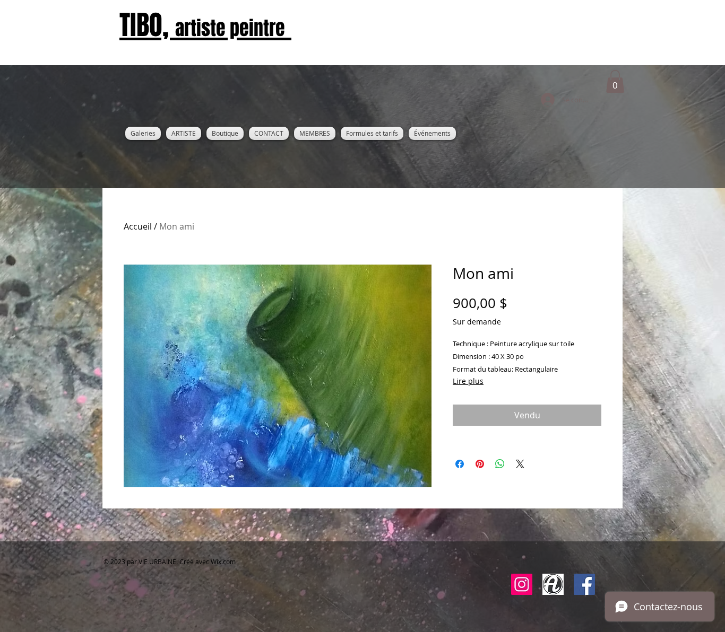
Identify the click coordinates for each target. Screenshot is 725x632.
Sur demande (477, 322)
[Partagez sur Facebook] (459, 464)
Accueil (138, 226)
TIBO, (202, 25)
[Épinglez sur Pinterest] (479, 464)
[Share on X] (520, 464)
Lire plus (468, 381)
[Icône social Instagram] (521, 584)
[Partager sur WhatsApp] (500, 464)
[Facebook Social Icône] (584, 584)
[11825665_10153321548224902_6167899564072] (553, 584)
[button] (615, 81)
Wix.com (223, 561)
